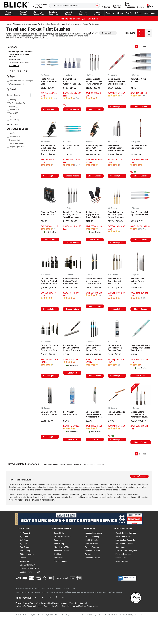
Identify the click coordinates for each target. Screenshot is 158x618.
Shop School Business (130, 5)
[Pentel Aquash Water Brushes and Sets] (50, 62)
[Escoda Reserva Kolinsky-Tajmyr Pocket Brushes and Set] (117, 195)
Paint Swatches (91, 543)
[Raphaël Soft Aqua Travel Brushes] (117, 395)
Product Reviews (92, 547)
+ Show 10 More (13, 124)
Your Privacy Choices (77, 603)
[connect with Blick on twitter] (42, 599)
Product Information (93, 533)
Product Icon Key (92, 536)
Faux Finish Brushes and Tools (20, 62)
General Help (59, 533)
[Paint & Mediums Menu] (8, 16)
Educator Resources (124, 554)
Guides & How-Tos (92, 551)
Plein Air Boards (66, 464)
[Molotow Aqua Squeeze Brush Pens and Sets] (117, 328)
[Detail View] (148, 33)
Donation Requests (61, 551)
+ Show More (14, 66)
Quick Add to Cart (123, 536)
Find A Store (25, 547)
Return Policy (59, 543)
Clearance (150, 13)
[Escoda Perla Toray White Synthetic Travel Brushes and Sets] (72, 195)
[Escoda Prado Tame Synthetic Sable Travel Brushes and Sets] (117, 262)
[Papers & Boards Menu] (68, 16)
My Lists (23, 543)
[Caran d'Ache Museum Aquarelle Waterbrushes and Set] (117, 62)
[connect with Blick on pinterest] (56, 599)
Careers (23, 558)
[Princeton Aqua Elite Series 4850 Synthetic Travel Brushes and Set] (50, 128)
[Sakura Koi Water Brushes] (140, 62)
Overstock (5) (14, 140)
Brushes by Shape (51, 464)
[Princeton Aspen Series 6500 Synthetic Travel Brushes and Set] (95, 328)
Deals (139, 13)
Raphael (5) (13, 106)
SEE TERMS (93, 19)
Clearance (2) (14, 137)
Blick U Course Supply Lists (126, 551)
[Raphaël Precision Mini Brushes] (140, 128)
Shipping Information (62, 536)
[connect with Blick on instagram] (49, 599)
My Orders (24, 536)
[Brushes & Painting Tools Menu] (38, 16)
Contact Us (58, 558)
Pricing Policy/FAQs (61, 547)
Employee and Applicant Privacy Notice (83, 606)
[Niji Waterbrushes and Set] (72, 128)
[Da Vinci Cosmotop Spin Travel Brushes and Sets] (50, 328)
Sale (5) (12, 133)
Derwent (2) (13, 113)
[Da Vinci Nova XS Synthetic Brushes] (50, 395)
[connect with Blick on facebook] (35, 599)
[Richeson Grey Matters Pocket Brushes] (140, 262)
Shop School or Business (126, 533)
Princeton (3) (14, 110)
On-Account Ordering (124, 543)
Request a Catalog (92, 558)
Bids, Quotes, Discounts (125, 540)
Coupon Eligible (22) (17, 147)
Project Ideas (90, 554)
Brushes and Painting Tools (38, 24)
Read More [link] (44, 38)
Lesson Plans (121, 558)
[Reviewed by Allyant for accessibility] (135, 598)
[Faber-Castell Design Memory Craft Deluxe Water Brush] (140, 328)
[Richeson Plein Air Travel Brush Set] (50, 195)
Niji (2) (11, 116)
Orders (140, 7)
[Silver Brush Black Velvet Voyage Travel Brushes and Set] (95, 262)
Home (8, 24)
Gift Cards (24, 540)
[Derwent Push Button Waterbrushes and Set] (72, 62)
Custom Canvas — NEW (29, 568)
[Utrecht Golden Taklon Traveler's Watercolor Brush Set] (95, 395)
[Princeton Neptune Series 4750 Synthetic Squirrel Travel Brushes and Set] (95, 128)
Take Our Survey (60, 561)
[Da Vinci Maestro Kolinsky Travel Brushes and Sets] (72, 262)
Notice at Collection (60, 603)
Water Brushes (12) (16, 84)
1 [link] (136, 47)
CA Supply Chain (59, 606)
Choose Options (49, 109)
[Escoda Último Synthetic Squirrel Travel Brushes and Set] (117, 128)
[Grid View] (141, 33)
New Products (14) (16, 143)
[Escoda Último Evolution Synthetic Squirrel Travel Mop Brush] (72, 328)
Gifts (130, 13)
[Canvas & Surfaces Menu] (23, 16)
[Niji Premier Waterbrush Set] (72, 395)
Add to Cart (50, 240)
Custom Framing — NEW (30, 572)
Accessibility (47, 603)
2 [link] (139, 47)
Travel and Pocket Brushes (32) (21, 81)
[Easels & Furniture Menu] (83, 16)
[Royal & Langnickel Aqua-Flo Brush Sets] (140, 195)
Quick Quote (120, 547)
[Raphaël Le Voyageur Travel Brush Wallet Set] (95, 195)
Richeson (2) (14, 120)
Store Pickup (25, 551)
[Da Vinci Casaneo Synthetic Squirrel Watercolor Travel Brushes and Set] (50, 262)
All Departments (19, 24)
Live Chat (57, 554)
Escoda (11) (13, 100)
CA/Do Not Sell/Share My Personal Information (33, 606)
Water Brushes (15, 59)
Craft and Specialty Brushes (61, 24)
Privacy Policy (22, 603)
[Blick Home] (16, 5)
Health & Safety (91, 540)
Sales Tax (57, 540)
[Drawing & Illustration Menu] (53, 16)
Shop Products (140, 476)
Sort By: (94, 33)
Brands (109, 13)
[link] (37, 7)
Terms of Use (35, 603)
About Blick (24, 561)
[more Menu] (98, 16)
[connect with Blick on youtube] (63, 599)
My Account (25, 533)
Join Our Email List (27, 565)
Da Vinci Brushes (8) (17, 103)
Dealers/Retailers (122, 561)
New (121, 13)
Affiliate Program (27, 554)
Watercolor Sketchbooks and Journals (89, 464)
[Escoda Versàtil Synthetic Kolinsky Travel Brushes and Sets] (95, 62)
